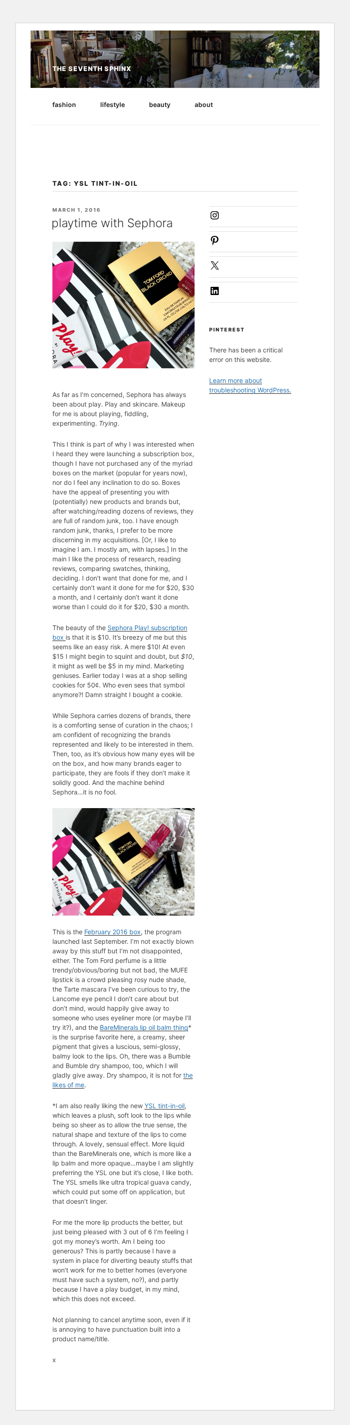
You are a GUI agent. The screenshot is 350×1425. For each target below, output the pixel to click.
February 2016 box (112, 932)
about (204, 104)
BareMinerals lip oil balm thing (144, 1027)
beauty (159, 104)
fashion (64, 104)
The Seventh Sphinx (91, 68)
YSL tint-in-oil (164, 1105)
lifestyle (112, 104)
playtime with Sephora (112, 223)
